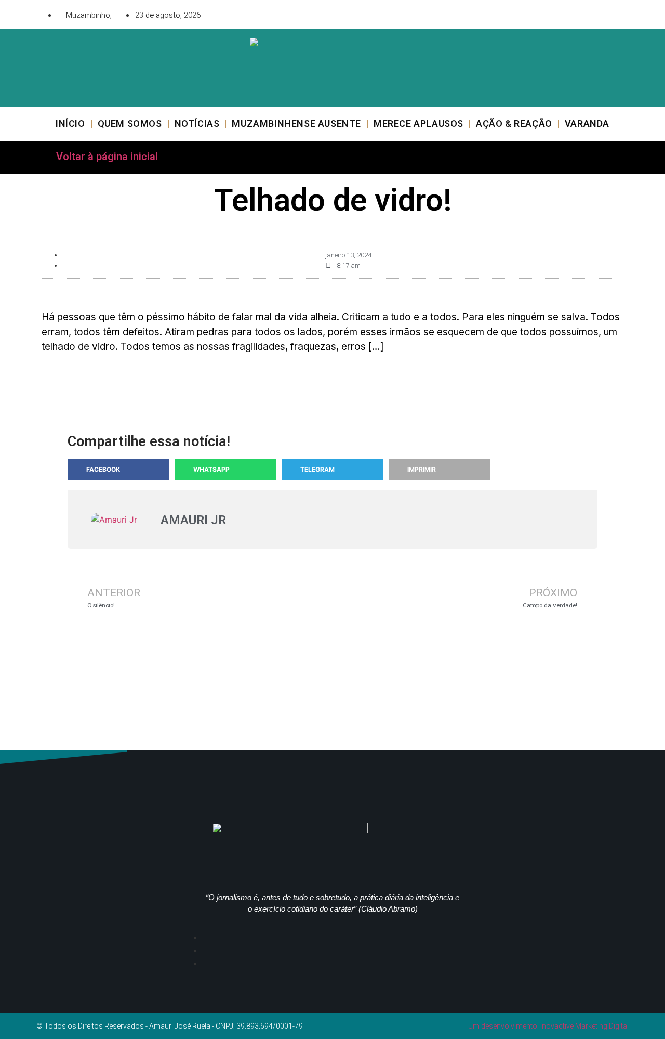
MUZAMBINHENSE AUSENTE (296, 123)
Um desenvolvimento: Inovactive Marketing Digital (548, 1026)
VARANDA (587, 123)
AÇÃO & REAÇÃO (514, 123)
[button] (118, 469)
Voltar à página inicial (107, 156)
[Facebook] (558, 13)
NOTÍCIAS (197, 123)
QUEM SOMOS (130, 123)
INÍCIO (70, 123)
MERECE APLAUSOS (418, 123)
